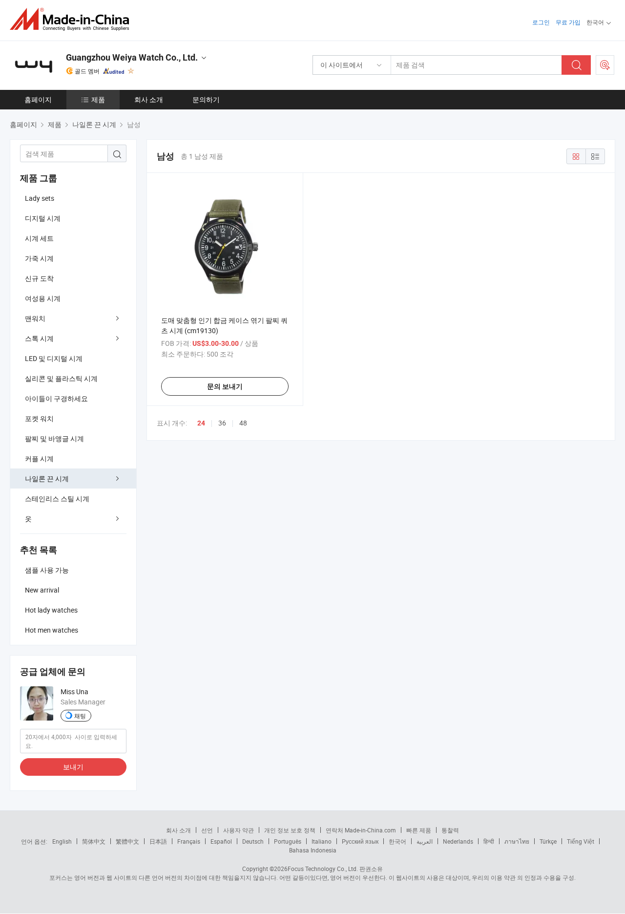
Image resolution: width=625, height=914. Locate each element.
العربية (425, 841)
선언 (207, 830)
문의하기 (206, 99)
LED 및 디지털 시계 (54, 358)
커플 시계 (39, 458)
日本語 (158, 841)
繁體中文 (127, 841)
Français (188, 841)
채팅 (80, 716)
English (62, 841)
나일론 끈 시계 (47, 478)
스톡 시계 (39, 338)
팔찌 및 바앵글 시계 (54, 438)
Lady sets (39, 198)
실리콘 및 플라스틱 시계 (61, 378)
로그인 (541, 22)
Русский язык (360, 841)
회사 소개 (148, 99)
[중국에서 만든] (72, 19)
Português (287, 841)
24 (201, 423)
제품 (98, 99)
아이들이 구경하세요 (56, 398)
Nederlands (458, 841)
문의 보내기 (225, 386)
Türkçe (548, 841)
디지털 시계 (43, 218)
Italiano (322, 841)
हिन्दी (488, 841)
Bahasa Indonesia (312, 850)
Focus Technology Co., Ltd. (323, 868)
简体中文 (93, 841)
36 (222, 422)
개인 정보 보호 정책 (289, 830)
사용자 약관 (238, 830)
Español (221, 841)
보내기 (73, 766)
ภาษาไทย (516, 841)
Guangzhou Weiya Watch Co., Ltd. (132, 57)
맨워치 (35, 318)
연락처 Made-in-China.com (361, 830)
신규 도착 (39, 278)
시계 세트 (39, 238)
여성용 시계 (43, 298)
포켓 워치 (39, 418)
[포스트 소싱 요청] (605, 65)
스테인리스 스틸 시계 (57, 498)
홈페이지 (38, 99)
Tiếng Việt (580, 841)
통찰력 (450, 830)
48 (243, 422)
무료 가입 (568, 22)
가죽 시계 (39, 258)
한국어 (397, 841)
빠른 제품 (418, 830)
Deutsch (253, 841)
